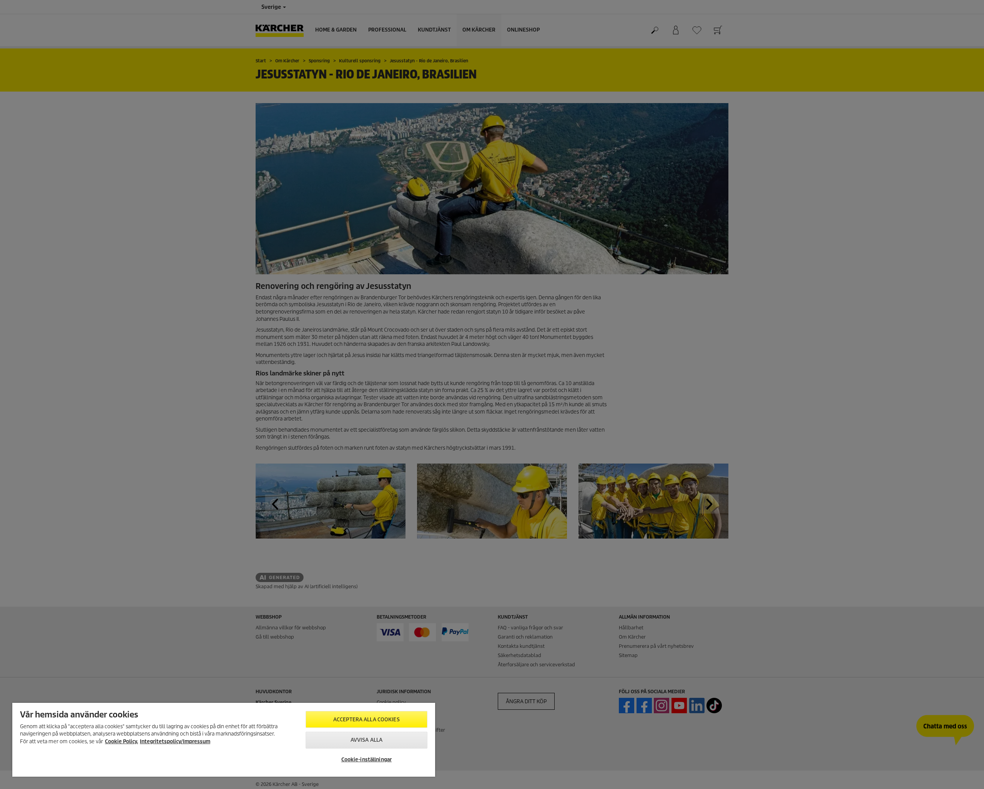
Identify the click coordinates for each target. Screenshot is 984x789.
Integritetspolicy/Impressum (175, 741)
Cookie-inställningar (366, 759)
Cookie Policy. (121, 741)
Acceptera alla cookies (366, 719)
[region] (223, 740)
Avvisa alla (366, 740)
